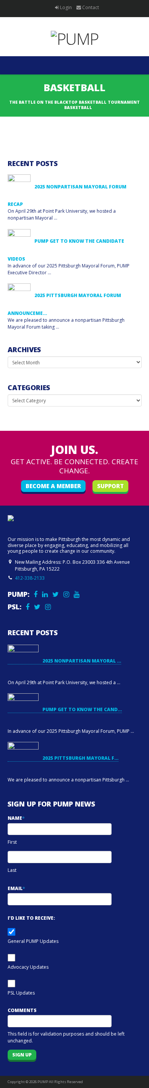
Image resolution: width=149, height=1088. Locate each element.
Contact (90, 7)
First (12, 842)
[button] (74, 65)
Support (110, 486)
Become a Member (53, 486)
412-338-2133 (30, 578)
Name (16, 818)
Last (12, 870)
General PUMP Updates (33, 941)
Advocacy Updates (28, 967)
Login (66, 7)
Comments (22, 1010)
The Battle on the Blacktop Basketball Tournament (74, 102)
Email (16, 888)
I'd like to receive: (31, 918)
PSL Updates (21, 993)
